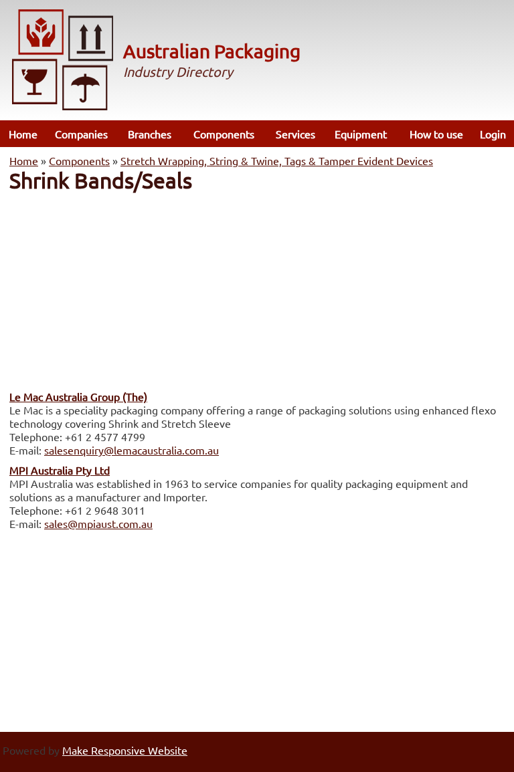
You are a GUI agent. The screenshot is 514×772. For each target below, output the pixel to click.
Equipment (361, 133)
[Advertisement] (257, 287)
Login (493, 133)
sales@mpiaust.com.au (98, 523)
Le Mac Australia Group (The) (78, 396)
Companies (81, 133)
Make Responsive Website (124, 750)
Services (295, 133)
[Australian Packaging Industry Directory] (62, 61)
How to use (436, 133)
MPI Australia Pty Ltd (59, 470)
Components (223, 133)
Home (23, 133)
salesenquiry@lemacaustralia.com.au (131, 450)
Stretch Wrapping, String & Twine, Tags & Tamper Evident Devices (276, 160)
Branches (149, 133)
